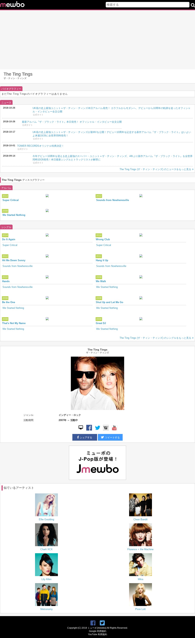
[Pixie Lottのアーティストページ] (140, 595)
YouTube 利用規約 (97, 634)
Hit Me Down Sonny (13, 260)
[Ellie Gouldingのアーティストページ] (46, 505)
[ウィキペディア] (106, 429)
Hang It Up (102, 260)
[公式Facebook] (89, 429)
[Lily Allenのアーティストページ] (46, 565)
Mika (140, 579)
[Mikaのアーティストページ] (140, 565)
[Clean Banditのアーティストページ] (140, 505)
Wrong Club (103, 239)
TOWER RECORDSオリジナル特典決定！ (40, 145)
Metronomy (46, 609)
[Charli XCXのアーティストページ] (46, 535)
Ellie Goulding (46, 519)
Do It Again (8, 239)
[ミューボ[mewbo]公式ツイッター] (102, 623)
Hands (6, 281)
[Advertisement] (97, 39)
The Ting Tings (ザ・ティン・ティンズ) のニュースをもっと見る (155, 169)
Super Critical (10, 200)
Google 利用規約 (97, 631)
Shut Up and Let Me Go (109, 302)
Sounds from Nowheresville (112, 200)
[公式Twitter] (97, 429)
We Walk (101, 281)
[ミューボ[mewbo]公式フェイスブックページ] (92, 623)
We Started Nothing (13, 215)
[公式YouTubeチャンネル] (114, 429)
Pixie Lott (140, 609)
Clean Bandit (140, 519)
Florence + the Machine (140, 549)
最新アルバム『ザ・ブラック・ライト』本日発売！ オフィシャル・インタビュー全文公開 (72, 121)
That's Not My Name (14, 323)
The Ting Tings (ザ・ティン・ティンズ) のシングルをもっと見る (155, 337)
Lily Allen (46, 579)
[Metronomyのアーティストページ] (46, 595)
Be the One (8, 302)
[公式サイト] (81, 429)
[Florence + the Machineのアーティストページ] (140, 535)
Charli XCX (46, 549)
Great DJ (101, 323)
